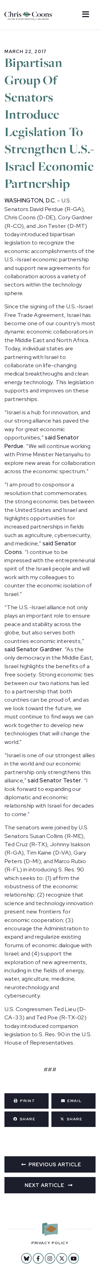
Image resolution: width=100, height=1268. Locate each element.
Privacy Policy (50, 1243)
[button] (26, 1101)
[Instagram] (50, 1258)
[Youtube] (73, 1258)
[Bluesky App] (26, 1258)
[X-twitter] (61, 1258)
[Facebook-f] (38, 1258)
